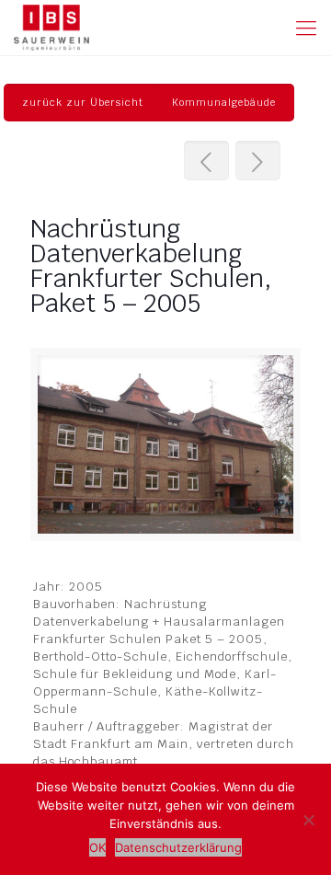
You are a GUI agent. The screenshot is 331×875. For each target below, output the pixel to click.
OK (97, 847)
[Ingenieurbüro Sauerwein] (51, 28)
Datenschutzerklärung (178, 847)
